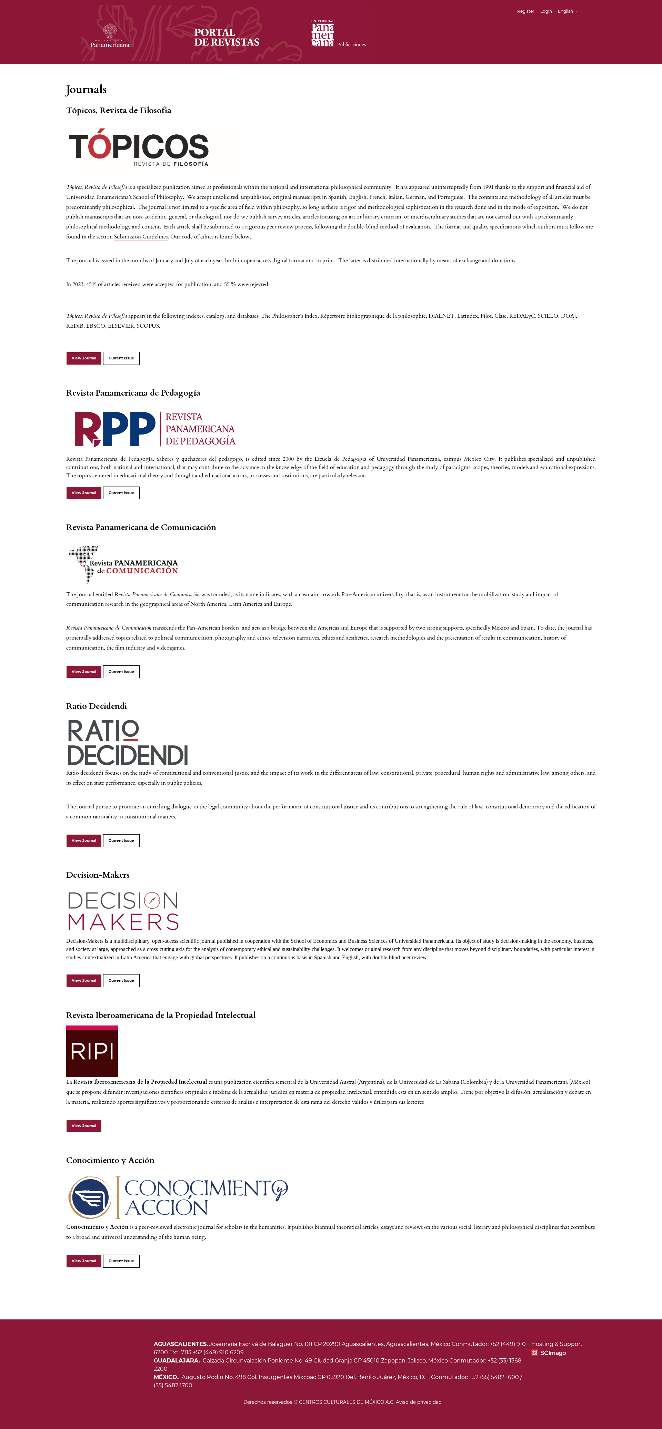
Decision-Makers (98, 875)
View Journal (84, 358)
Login (546, 11)
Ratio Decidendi (96, 706)
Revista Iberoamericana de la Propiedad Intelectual (160, 1015)
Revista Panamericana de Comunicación (141, 527)
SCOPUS (148, 326)
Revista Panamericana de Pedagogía (133, 393)
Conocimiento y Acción (110, 1160)
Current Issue (121, 358)
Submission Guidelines (141, 237)
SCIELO (548, 316)
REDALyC (522, 316)
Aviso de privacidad (419, 1402)
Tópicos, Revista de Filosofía (118, 110)
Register (525, 11)
